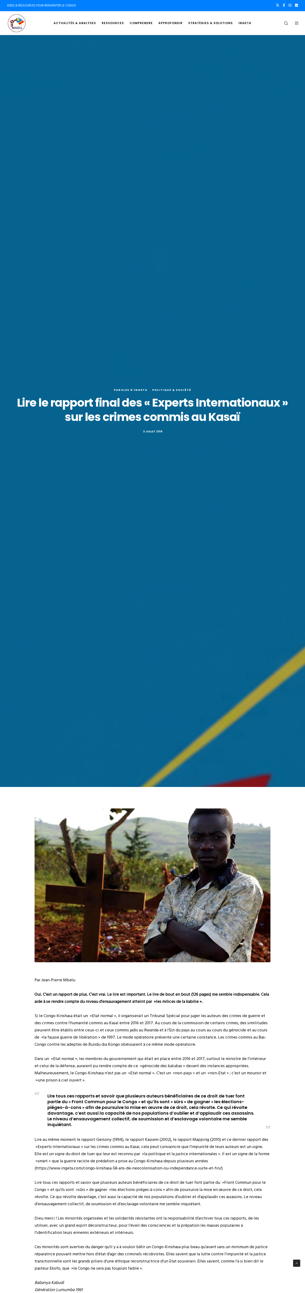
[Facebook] (284, 5)
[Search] (283, 23)
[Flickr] (296, 5)
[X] (277, 5)
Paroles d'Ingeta (130, 390)
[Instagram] (290, 5)
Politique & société (171, 390)
